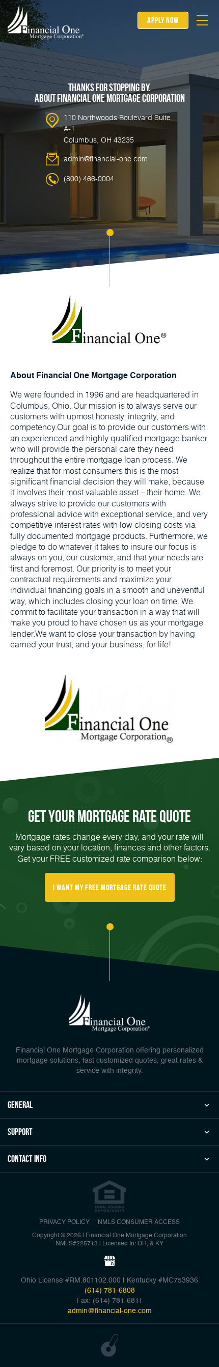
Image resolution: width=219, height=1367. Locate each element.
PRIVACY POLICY (64, 1222)
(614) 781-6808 (110, 1290)
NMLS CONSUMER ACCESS (139, 1222)
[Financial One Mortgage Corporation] (46, 22)
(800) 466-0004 (89, 178)
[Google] (109, 1262)
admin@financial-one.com (106, 158)
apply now (163, 20)
